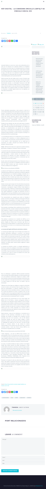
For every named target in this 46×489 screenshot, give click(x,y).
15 (33, 109)
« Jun (33, 99)
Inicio (8, 2)
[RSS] (24, 478)
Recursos (22, 2)
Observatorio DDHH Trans (32, 2)
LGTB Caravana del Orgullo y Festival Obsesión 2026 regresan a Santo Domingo (39, 74)
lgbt (12, 397)
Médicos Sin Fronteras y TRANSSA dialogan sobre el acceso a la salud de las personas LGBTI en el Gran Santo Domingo (39, 87)
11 (38, 107)
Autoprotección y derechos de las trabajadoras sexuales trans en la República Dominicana (39, 62)
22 (33, 111)
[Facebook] (19, 478)
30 (35, 114)
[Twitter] (21, 478)
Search (43, 47)
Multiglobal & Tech (39, 485)
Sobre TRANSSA (14, 2)
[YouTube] (26, 478)
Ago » (43, 99)
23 (35, 111)
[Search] (41, 2)
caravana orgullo (5, 397)
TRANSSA (9, 33)
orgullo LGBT (22, 397)
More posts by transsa (17, 410)
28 (43, 111)
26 (40, 111)
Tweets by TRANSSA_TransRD (38, 125)
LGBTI (16, 397)
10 (36, 107)
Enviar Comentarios (10, 470)
